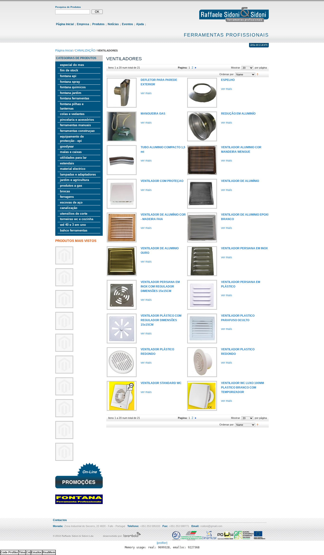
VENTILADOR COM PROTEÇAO (162, 181)
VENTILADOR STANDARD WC (161, 383)
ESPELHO (228, 80)
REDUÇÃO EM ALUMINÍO (238, 113)
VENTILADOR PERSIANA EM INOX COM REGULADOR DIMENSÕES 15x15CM (160, 286)
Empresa (83, 24)
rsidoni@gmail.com (211, 526)
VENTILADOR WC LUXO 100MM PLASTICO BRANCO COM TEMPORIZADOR (242, 387)
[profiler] (162, 543)
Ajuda (140, 24)
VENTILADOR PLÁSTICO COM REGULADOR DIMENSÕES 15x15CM (161, 320)
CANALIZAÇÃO (85, 50)
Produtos (98, 24)
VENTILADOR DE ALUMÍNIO (240, 181)
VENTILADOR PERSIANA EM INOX (244, 248)
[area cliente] (259, 46)
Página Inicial (65, 24)
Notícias (113, 24)
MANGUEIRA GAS (153, 113)
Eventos (127, 24)
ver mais (146, 93)
